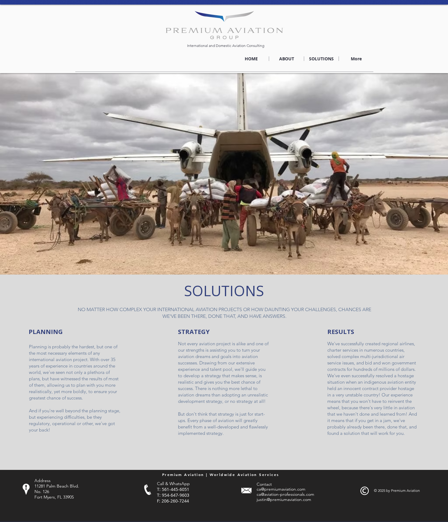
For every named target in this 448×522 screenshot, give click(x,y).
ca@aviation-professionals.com (285, 494)
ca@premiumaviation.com (281, 489)
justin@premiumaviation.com (284, 499)
